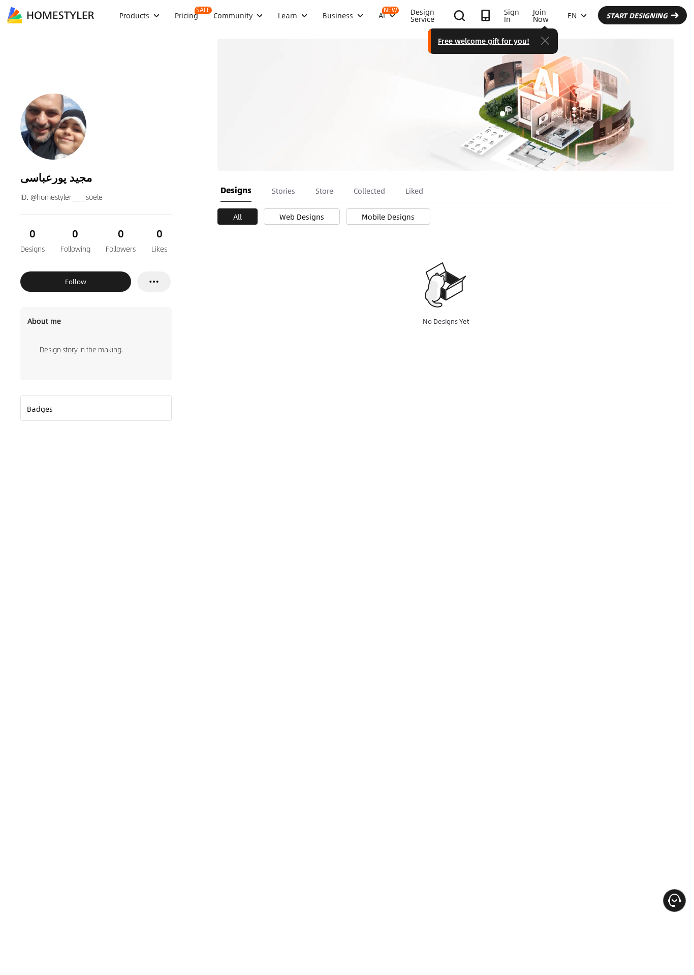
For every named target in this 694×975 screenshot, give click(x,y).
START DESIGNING (637, 15)
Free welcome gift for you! (483, 41)
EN (572, 15)
